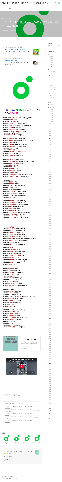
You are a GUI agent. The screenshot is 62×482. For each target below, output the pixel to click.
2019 (50, 140)
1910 (50, 383)
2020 (50, 135)
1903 (50, 399)
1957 (50, 279)
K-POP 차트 (11, 403)
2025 (50, 126)
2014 (50, 150)
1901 (50, 403)
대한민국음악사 (52, 60)
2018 (50, 142)
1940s (49, 295)
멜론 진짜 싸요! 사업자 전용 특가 (15, 49)
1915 (50, 373)
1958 (50, 277)
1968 (50, 255)
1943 (50, 309)
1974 (50, 240)
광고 (49, 79)
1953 (50, 287)
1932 (50, 334)
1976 (50, 236)
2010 (50, 158)
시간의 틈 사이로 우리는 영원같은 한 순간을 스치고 (25, 3)
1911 (50, 381)
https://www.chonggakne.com (12, 58)
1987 (50, 212)
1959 (50, 275)
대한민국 (50, 102)
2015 (50, 148)
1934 (50, 330)
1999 (50, 185)
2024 (50, 128)
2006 (50, 169)
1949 (50, 298)
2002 (50, 176)
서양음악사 (51, 62)
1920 (50, 360)
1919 (50, 365)
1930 (50, 338)
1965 (50, 260)
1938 (50, 322)
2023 (50, 130)
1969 (50, 253)
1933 (50, 332)
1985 (50, 215)
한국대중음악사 (52, 56)
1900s (49, 385)
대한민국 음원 (51, 107)
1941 (50, 313)
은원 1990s (51, 115)
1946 (50, 303)
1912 (50, 379)
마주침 (6, 403)
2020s (49, 123)
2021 (50, 133)
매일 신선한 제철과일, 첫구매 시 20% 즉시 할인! (17, 52)
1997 (50, 189)
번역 (49, 99)
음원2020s (51, 109)
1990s (49, 183)
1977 (50, 234)
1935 (50, 328)
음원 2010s (51, 111)
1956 (50, 281)
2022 (50, 131)
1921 (50, 358)
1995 (50, 193)
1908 (50, 389)
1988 (50, 210)
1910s (49, 363)
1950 (50, 293)
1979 (50, 230)
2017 (50, 144)
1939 (50, 320)
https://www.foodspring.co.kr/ (12, 47)
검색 (55, 3)
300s (49, 413)
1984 (50, 217)
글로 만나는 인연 (52, 89)
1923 (50, 354)
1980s (49, 205)
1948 (50, 299)
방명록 (9, 8)
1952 (50, 289)
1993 (50, 197)
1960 (50, 270)
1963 (50, 264)
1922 (50, 356)
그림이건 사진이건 (52, 87)
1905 (50, 395)
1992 (50, 199)
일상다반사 (51, 85)
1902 (50, 401)
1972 (50, 244)
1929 (50, 342)
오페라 (50, 81)
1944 (50, 307)
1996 (50, 191)
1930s (49, 318)
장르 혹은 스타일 (52, 71)
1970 (50, 248)
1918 (50, 367)
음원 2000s (51, 113)
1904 (50, 397)
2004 (50, 172)
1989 (50, 208)
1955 (50, 283)
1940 (50, 315)
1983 (50, 219)
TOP (59, 477)
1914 (50, 375)
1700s (49, 410)
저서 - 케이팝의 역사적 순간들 (54, 45)
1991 (50, 201)
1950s (49, 273)
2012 (50, 154)
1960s (49, 250)
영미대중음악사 (52, 58)
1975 (50, 238)
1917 (50, 369)
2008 (50, 165)
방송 (49, 93)
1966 (50, 258)
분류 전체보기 (51, 52)
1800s (49, 408)
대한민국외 (50, 104)
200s (49, 415)
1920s (49, 340)
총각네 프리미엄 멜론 (11, 60)
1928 (50, 344)
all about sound (8, 456)
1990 (50, 203)
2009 (50, 163)
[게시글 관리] (10, 396)
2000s (49, 160)
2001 (50, 178)
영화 (49, 91)
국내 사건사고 (51, 64)
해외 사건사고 (51, 66)
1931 (50, 336)
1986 (50, 214)
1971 (50, 246)
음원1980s (51, 117)
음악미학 (50, 69)
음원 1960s (51, 121)
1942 (50, 311)
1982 (50, 221)
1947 (50, 301)
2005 (50, 171)
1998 (50, 187)
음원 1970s (51, 119)
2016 (50, 146)
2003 (50, 174)
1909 (50, 387)
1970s (49, 228)
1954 (50, 285)
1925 (50, 350)
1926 (50, 348)
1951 (50, 291)
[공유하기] (8, 396)
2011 (50, 156)
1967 (50, 257)
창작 (49, 83)
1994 (50, 195)
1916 (50, 371)
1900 (50, 405)
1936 (50, 326)
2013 (50, 152)
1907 (50, 391)
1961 (50, 268)
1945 (50, 305)
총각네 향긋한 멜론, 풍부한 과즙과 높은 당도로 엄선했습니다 (17, 63)
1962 (50, 266)
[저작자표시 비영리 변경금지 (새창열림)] (20, 395)
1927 (50, 346)
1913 (50, 377)
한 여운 (50, 95)
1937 (50, 324)
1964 (50, 262)
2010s (49, 138)
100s (49, 418)
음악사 (49, 54)
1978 (50, 232)
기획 (49, 73)
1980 (50, 225)
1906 (50, 393)
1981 (50, 223)
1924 (50, 352)
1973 (50, 242)
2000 (50, 180)
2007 (50, 167)
